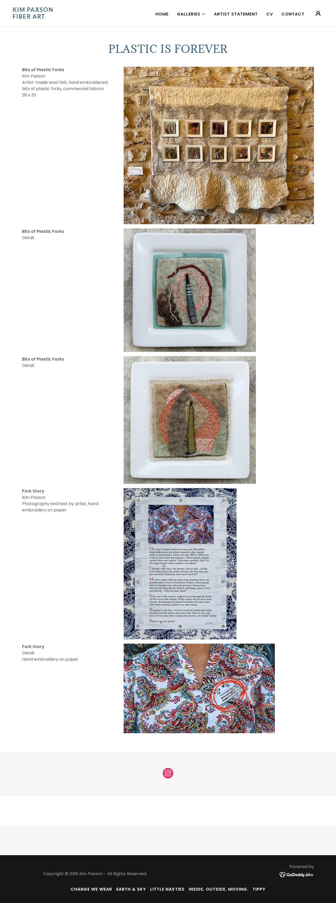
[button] (191, 14)
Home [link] (162, 14)
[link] (56, 17)
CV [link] (269, 14)
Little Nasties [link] (167, 889)
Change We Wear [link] (91, 889)
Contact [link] (292, 14)
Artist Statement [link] (236, 14)
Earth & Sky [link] (131, 889)
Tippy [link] (259, 889)
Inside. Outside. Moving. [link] (218, 889)
